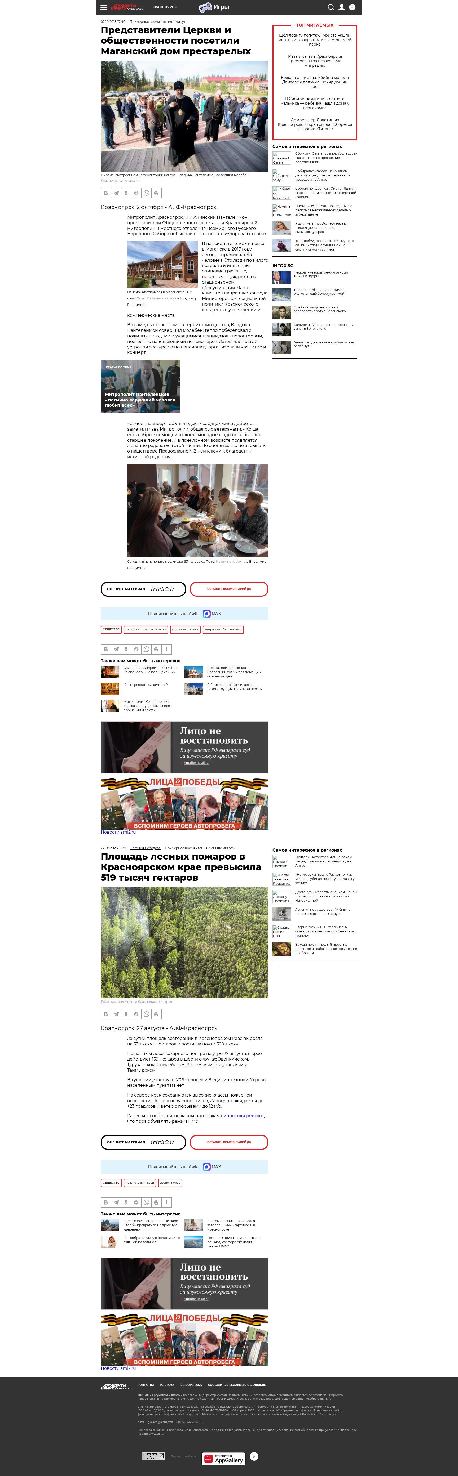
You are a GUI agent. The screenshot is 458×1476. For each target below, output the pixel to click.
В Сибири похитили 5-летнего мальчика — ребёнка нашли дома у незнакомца (314, 103)
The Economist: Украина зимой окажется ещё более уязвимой (319, 292)
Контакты (146, 1385)
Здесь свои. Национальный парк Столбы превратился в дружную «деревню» (151, 1225)
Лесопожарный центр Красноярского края (136, 1002)
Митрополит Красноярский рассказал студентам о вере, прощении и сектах (147, 706)
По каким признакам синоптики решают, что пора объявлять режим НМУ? (234, 1242)
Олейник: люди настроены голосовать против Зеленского (320, 309)
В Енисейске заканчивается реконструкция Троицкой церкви (235, 687)
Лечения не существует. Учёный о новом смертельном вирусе (323, 911)
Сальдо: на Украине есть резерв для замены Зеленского (324, 326)
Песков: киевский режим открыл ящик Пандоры (321, 274)
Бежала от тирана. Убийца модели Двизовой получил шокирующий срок (315, 82)
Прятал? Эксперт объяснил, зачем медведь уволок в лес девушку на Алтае (323, 861)
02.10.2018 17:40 (113, 22)
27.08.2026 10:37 (113, 848)
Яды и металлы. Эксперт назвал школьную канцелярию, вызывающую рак (321, 227)
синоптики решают (242, 1115)
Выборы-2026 (191, 1385)
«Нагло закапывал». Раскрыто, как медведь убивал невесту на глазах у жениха (325, 879)
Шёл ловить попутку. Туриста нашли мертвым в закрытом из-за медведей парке (314, 40)
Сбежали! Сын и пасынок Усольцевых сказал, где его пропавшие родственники (326, 157)
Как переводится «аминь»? (146, 685)
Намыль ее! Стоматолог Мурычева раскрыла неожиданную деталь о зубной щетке (323, 210)
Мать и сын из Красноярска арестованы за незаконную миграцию (315, 61)
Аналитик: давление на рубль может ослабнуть (324, 344)
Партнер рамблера (183, 1456)
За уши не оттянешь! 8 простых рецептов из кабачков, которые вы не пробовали (326, 948)
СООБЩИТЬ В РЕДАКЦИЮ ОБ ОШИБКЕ (237, 1385)
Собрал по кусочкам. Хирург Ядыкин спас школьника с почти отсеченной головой (326, 192)
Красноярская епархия (120, 180)
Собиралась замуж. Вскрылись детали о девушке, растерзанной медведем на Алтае (322, 175)
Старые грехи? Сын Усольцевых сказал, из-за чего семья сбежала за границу (325, 931)
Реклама (167, 1385)
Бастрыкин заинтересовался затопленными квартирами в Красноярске (231, 1225)
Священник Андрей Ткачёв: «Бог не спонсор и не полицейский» (150, 670)
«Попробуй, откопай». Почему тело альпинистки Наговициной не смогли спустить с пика (324, 245)
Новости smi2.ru (118, 832)
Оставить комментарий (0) (229, 589)
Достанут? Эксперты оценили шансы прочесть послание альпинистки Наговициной (326, 896)
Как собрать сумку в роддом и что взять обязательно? (152, 1240)
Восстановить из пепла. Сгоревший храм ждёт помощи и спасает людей (234, 672)
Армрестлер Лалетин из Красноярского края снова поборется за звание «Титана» (315, 124)
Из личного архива (162, 298)
